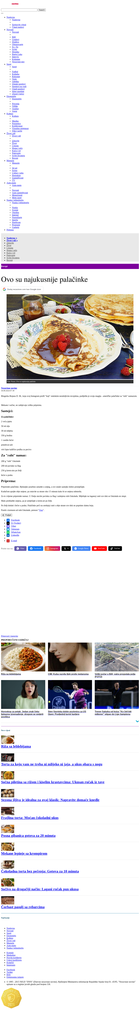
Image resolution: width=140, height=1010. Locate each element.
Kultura (10, 113)
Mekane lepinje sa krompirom (24, 853)
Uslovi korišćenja (14, 960)
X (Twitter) (16, 523)
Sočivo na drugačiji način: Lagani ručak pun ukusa (40, 889)
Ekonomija (11, 96)
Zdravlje (10, 243)
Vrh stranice (9, 923)
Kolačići (10, 962)
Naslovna (11, 17)
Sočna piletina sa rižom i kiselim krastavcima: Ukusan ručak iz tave (52, 782)
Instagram (54, 548)
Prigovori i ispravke (9, 636)
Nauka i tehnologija (15, 200)
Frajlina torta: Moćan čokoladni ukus (30, 818)
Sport (9, 64)
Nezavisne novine (9, 388)
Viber (13, 526)
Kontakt (10, 953)
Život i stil (11, 133)
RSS (9, 974)
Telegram (15, 529)
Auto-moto (11, 183)
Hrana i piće (12, 250)
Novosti (10, 29)
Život (9, 245)
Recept (10, 260)
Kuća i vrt (11, 253)
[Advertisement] (70, 574)
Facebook (15, 520)
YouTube (101, 548)
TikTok (117, 548)
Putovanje (11, 255)
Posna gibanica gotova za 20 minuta (28, 836)
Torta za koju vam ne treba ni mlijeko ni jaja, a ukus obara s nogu (51, 764)
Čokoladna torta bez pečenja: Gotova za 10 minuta (40, 871)
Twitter (10, 972)
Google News (83, 548)
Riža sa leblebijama (16, 746)
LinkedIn (15, 535)
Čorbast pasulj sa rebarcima (23, 907)
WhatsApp (16, 532)
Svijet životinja (13, 258)
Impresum (11, 965)
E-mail (14, 540)
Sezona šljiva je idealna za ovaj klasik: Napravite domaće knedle (50, 800)
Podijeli (8, 515)
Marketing (11, 955)
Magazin (10, 160)
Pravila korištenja (14, 957)
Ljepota (10, 248)
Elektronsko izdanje (15, 977)
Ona (41, 510)
